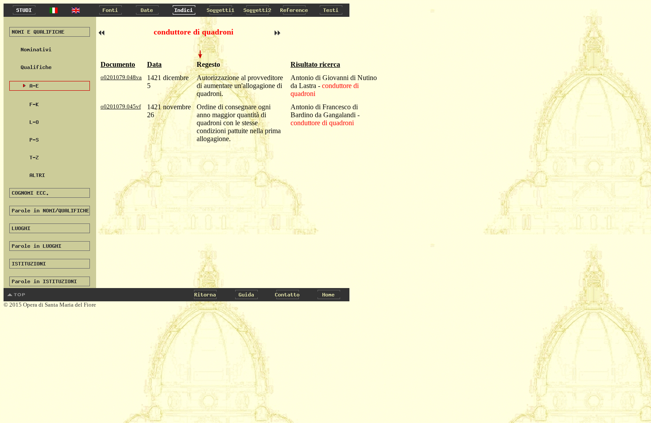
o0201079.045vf (121, 106)
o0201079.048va (121, 77)
